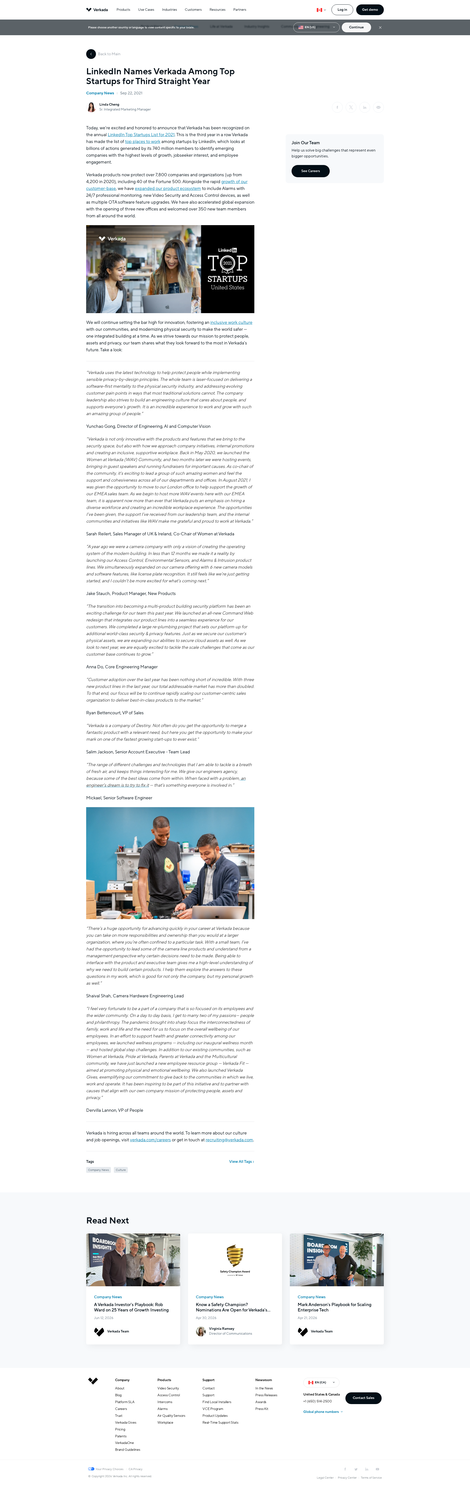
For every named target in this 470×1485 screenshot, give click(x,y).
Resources (217, 9)
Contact (208, 1388)
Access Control (168, 1395)
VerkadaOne (124, 1443)
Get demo (370, 9)
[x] (351, 107)
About (119, 1388)
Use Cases (146, 9)
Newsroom (263, 1380)
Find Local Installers (216, 1402)
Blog (118, 1395)
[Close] (380, 27)
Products (123, 9)
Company (122, 1380)
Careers (121, 1409)
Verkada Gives (125, 1422)
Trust (118, 1415)
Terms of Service (371, 1478)
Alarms (162, 1409)
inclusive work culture (231, 322)
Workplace (165, 1422)
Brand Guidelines (127, 1449)
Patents (121, 1436)
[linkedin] (364, 107)
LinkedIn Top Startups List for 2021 (141, 135)
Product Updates (215, 1415)
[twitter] (356, 1469)
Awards (260, 1402)
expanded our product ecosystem (168, 188)
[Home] (93, 1419)
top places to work (142, 141)
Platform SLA (125, 1402)
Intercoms (164, 1402)
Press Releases (266, 1395)
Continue (356, 27)
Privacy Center (347, 1478)
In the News (264, 1388)
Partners (239, 9)
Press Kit (261, 1409)
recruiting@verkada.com (229, 1140)
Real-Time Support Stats (220, 1422)
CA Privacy (135, 1469)
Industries (169, 9)
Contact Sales (363, 1398)
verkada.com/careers (150, 1140)
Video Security (168, 1388)
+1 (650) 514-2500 (317, 1401)
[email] (378, 107)
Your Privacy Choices (109, 1469)
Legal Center (325, 1478)
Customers (193, 9)
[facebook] (337, 107)
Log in (342, 9)
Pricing (120, 1429)
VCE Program (212, 1409)
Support (208, 1380)
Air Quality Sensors (171, 1415)
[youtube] (377, 1469)
